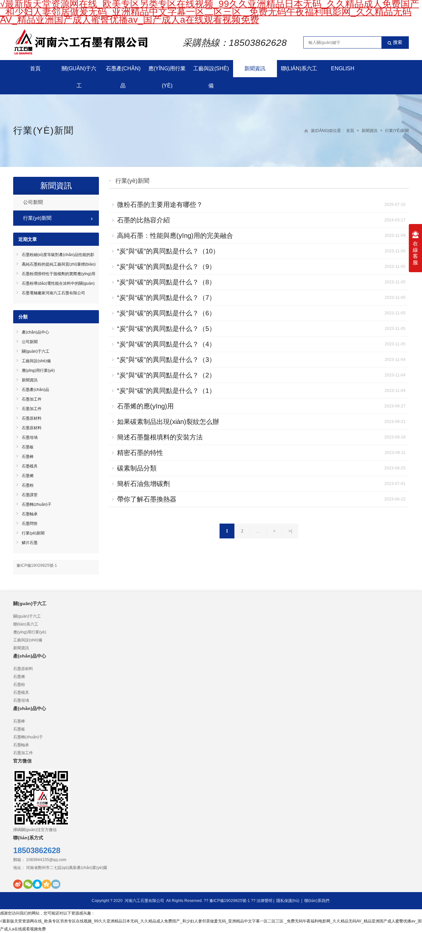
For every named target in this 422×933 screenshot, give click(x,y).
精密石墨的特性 (140, 452)
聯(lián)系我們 (316, 900)
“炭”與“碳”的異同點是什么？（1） (166, 390)
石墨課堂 (30, 495)
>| (290, 531)
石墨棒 (28, 456)
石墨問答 (30, 523)
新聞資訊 (254, 68)
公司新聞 (33, 202)
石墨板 (28, 447)
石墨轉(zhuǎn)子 (36, 504)
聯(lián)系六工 (299, 68)
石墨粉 (28, 485)
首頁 (35, 68)
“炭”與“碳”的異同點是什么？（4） (166, 344)
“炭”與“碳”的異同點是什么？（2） (166, 375)
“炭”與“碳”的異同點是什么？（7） (166, 297)
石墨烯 (28, 475)
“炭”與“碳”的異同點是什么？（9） (166, 266)
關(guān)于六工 (79, 77)
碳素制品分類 (137, 468)
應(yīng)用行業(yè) (167, 77)
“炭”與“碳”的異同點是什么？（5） (166, 328)
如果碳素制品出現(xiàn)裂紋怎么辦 (168, 421)
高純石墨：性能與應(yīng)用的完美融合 (175, 235)
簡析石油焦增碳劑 (143, 483)
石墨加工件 (32, 399)
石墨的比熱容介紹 (143, 220)
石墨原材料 (32, 418)
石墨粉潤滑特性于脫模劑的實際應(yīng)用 (58, 274)
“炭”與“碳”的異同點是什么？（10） (168, 251)
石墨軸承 (30, 514)
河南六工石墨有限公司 (144, 900)
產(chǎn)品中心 (35, 332)
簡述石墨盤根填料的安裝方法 (160, 437)
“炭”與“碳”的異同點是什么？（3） (166, 359)
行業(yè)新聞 (43, 130)
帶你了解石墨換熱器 (146, 499)
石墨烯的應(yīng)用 (145, 406)
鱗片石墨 (30, 542)
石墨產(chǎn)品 (123, 77)
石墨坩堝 (30, 437)
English (342, 68)
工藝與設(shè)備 (211, 77)
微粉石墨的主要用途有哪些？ (160, 204)
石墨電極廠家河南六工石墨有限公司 (53, 293)
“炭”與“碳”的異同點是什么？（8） (166, 282)
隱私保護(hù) (287, 900)
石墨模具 (30, 466)
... (258, 531)
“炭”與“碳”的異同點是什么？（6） (166, 313)
